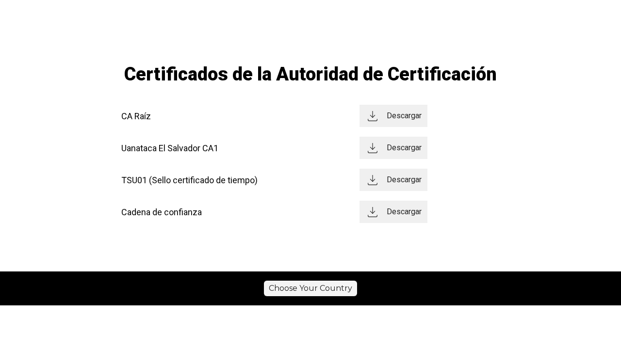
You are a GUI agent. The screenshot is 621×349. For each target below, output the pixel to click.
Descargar (404, 115)
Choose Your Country (310, 288)
